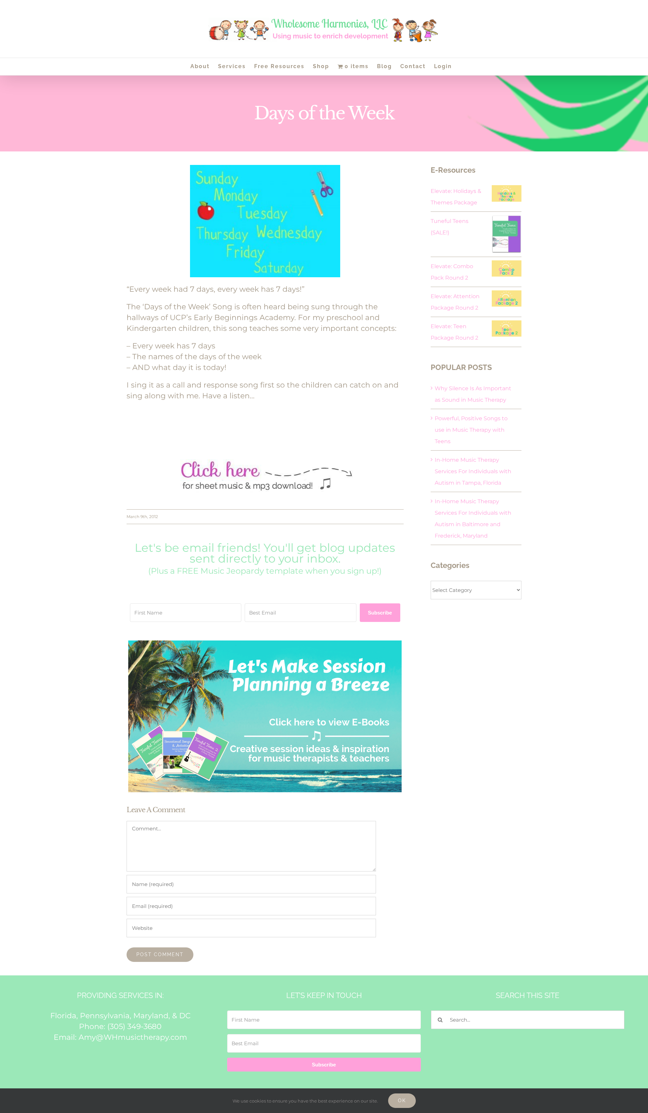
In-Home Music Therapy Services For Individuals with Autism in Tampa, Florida (473, 471)
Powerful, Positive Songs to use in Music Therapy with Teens (471, 430)
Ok (402, 1100)
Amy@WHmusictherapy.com (133, 1037)
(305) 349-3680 (134, 1026)
